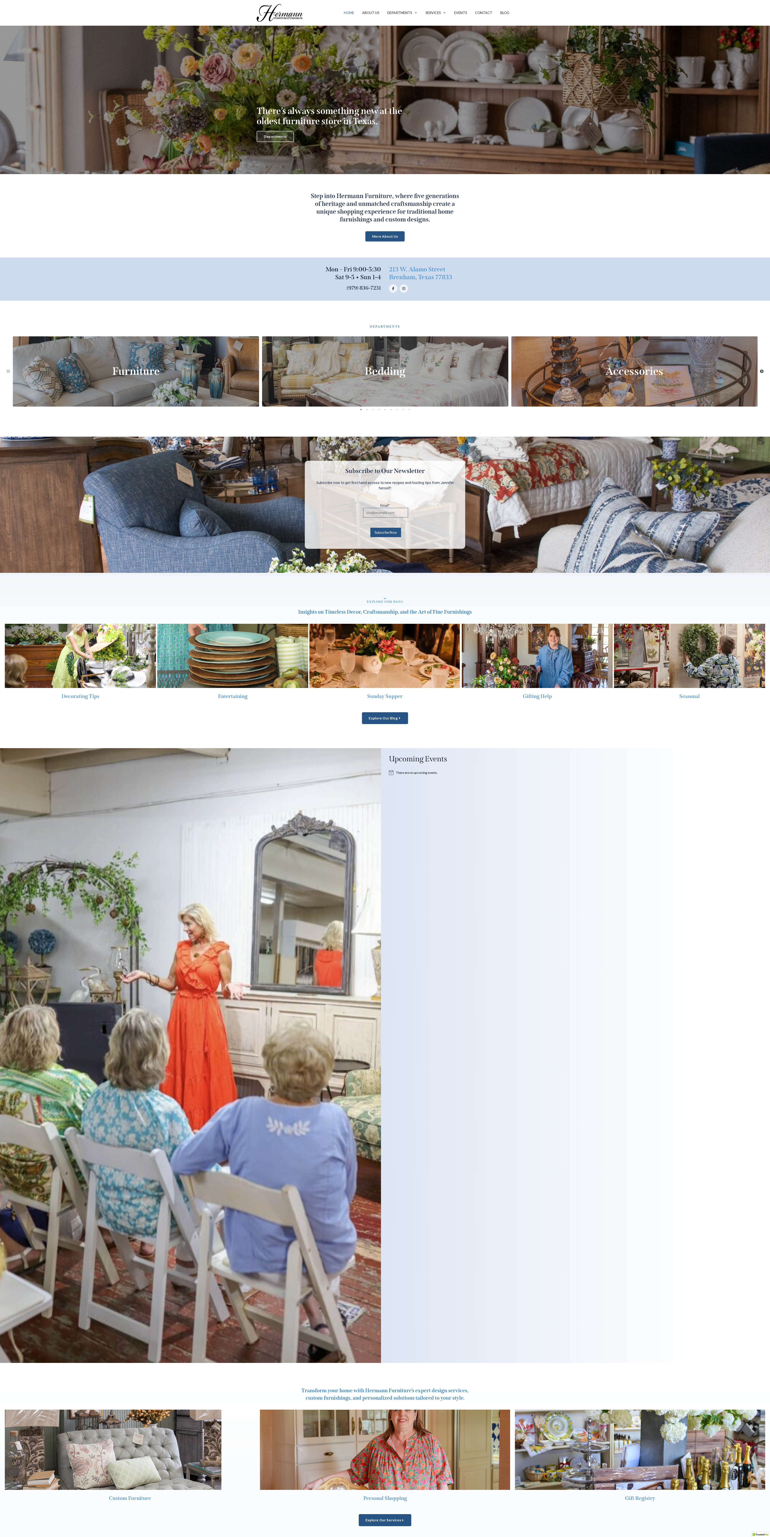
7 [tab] (397, 410)
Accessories (634, 371)
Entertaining (232, 696)
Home (349, 13)
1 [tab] (361, 410)
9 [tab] (409, 410)
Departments (399, 13)
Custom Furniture (130, 1498)
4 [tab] (379, 410)
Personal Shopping (385, 1498)
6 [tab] (391, 410)
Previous (8, 371)
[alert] (579, 772)
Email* (385, 505)
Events (460, 13)
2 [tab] (367, 410)
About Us (370, 13)
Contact (483, 13)
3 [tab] (373, 410)
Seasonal (689, 696)
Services (433, 13)
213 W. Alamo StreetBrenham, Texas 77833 (420, 273)
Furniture (136, 371)
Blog (504, 13)
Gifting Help (537, 696)
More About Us (385, 236)
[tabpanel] (135, 371)
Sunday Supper (385, 696)
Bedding (385, 371)
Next (762, 371)
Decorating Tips (80, 696)
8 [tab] (403, 410)
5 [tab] (385, 410)
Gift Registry (640, 1498)
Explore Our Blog (385, 602)
